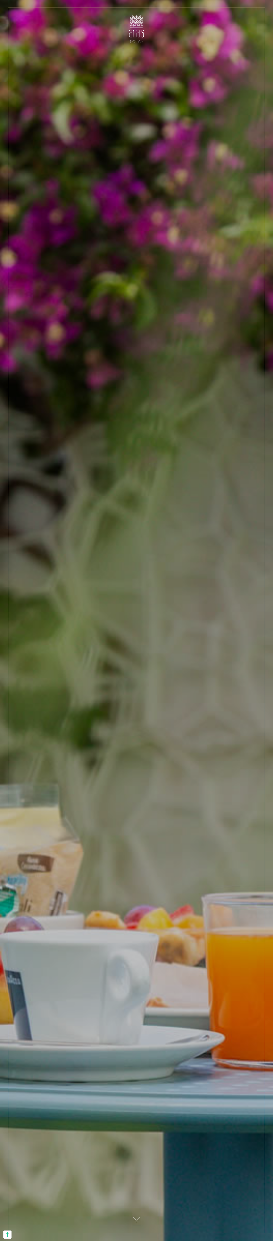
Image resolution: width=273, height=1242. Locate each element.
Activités (90, 17)
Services (57, 17)
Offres (73, 17)
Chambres (37, 17)
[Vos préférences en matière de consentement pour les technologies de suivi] (7, 1234)
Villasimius (111, 17)
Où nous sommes (138, 17)
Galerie (162, 17)
